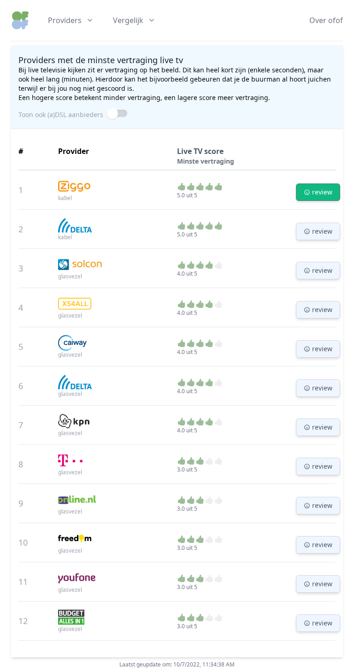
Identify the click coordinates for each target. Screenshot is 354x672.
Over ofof (326, 20)
